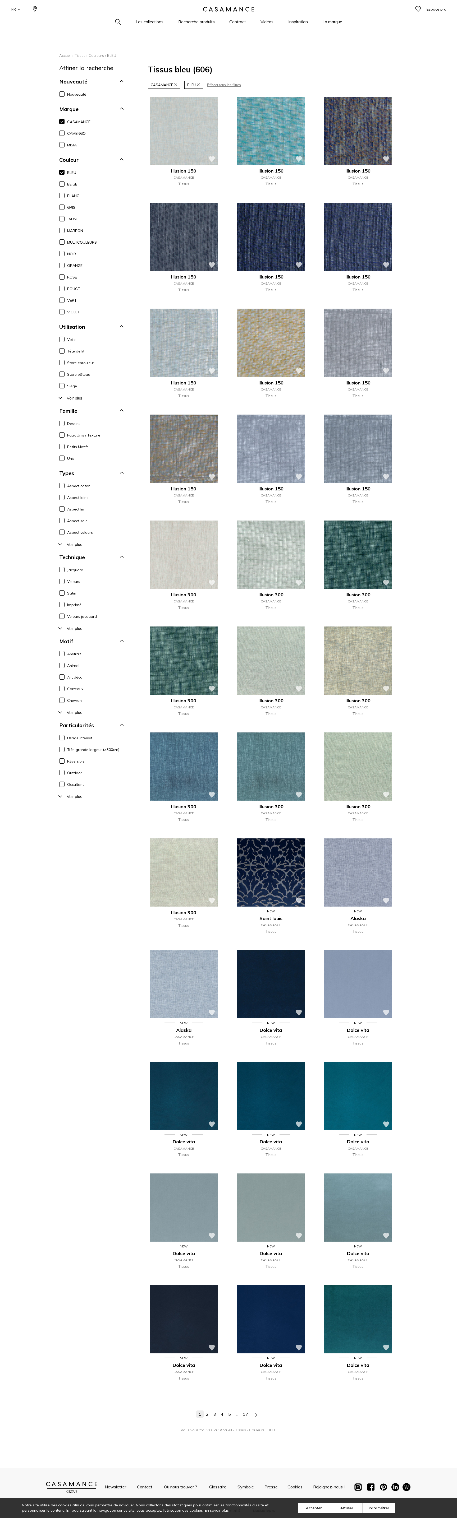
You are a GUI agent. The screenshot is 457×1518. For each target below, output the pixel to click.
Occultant (75, 784)
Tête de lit (75, 351)
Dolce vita (271, 1030)
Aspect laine (78, 497)
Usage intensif (79, 738)
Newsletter (115, 1486)
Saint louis (270, 918)
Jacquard (75, 570)
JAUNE (73, 219)
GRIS (71, 207)
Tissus (80, 55)
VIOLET (73, 312)
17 (245, 1414)
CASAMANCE (78, 121)
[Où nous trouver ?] (35, 9)
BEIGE (72, 184)
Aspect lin (75, 509)
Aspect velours (80, 532)
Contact (144, 1486)
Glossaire (217, 1486)
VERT (72, 300)
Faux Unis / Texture (83, 435)
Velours (73, 581)
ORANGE (75, 265)
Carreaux (75, 688)
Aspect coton (78, 486)
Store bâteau (78, 374)
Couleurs (96, 55)
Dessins (73, 423)
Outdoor (74, 772)
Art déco (75, 677)
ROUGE (73, 288)
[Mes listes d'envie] (418, 9)
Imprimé (74, 604)
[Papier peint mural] (406, 1488)
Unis (71, 458)
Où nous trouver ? (180, 1486)
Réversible (76, 761)
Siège (72, 386)
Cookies (295, 1486)
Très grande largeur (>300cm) (93, 749)
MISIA (72, 145)
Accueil (65, 55)
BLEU (71, 172)
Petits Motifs (78, 446)
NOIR (71, 254)
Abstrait (74, 654)
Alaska (358, 918)
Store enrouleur (80, 362)
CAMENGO (76, 133)
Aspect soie (77, 520)
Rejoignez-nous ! (329, 1486)
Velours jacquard (82, 616)
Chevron (74, 700)
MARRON (75, 230)
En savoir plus (217, 1510)
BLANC (73, 195)
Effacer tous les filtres (224, 85)
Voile (71, 339)
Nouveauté (76, 94)
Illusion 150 (183, 171)
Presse (271, 1486)
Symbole (245, 1486)
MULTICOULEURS (82, 242)
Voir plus (74, 398)
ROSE (72, 277)
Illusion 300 (183, 595)
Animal (73, 665)
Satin (71, 593)
